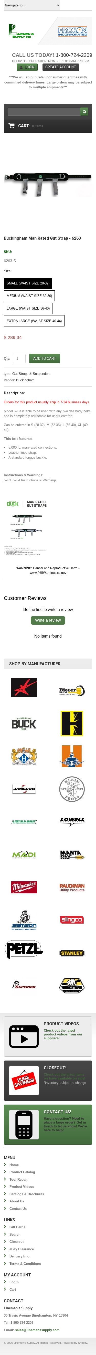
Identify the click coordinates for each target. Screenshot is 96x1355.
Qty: (7, 359)
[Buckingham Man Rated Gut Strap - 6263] (48, 143)
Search (14, 1234)
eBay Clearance (21, 1249)
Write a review (48, 620)
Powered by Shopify (74, 1342)
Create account (60, 67)
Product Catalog (22, 1172)
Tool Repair (18, 1179)
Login (30, 67)
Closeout (16, 1242)
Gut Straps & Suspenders (31, 374)
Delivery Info (19, 1256)
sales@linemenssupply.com (37, 1330)
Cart (12, 1290)
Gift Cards (17, 1227)
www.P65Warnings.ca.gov (48, 573)
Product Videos (21, 1187)
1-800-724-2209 (74, 55)
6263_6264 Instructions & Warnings (30, 480)
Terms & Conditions (25, 1264)
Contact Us (18, 1209)
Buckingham (25, 380)
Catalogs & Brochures (26, 1194)
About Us (16, 1201)
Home (14, 1165)
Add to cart (44, 358)
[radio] (28, 283)
